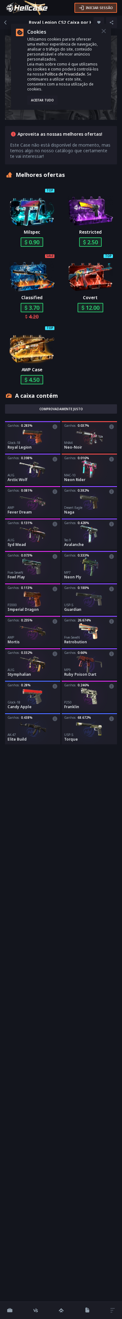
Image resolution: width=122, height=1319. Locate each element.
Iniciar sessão (99, 7)
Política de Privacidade (65, 74)
